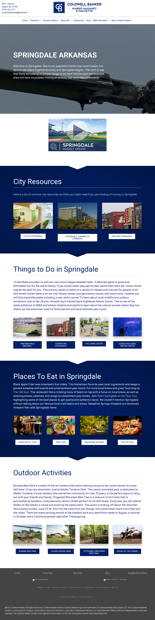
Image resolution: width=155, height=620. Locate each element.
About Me (66, 21)
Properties (35, 21)
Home (24, 20)
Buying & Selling (51, 21)
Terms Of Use (43, 587)
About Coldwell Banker (122, 21)
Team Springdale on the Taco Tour (117, 395)
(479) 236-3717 (8, 9)
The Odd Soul (21, 392)
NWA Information (101, 21)
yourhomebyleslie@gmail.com (14, 12)
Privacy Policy (60, 587)
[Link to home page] (78, 7)
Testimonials (78, 20)
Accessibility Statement (82, 587)
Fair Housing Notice (108, 587)
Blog (88, 20)
